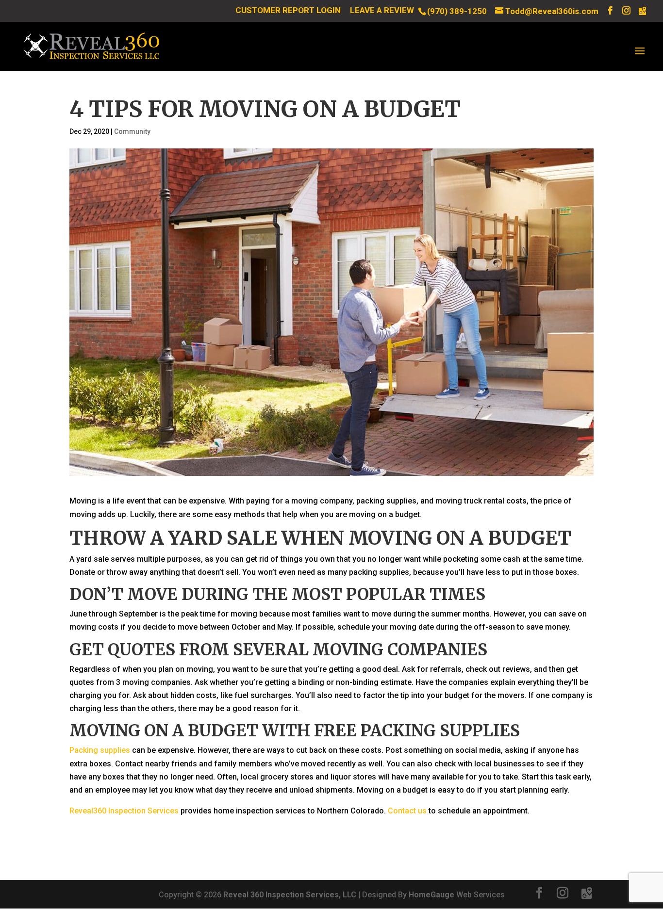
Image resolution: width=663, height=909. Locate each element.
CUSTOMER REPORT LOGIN (288, 10)
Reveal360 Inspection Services (124, 810)
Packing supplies (99, 750)
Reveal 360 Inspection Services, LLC (289, 894)
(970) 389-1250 (457, 11)
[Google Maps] (642, 11)
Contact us (407, 810)
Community (132, 131)
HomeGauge (431, 894)
